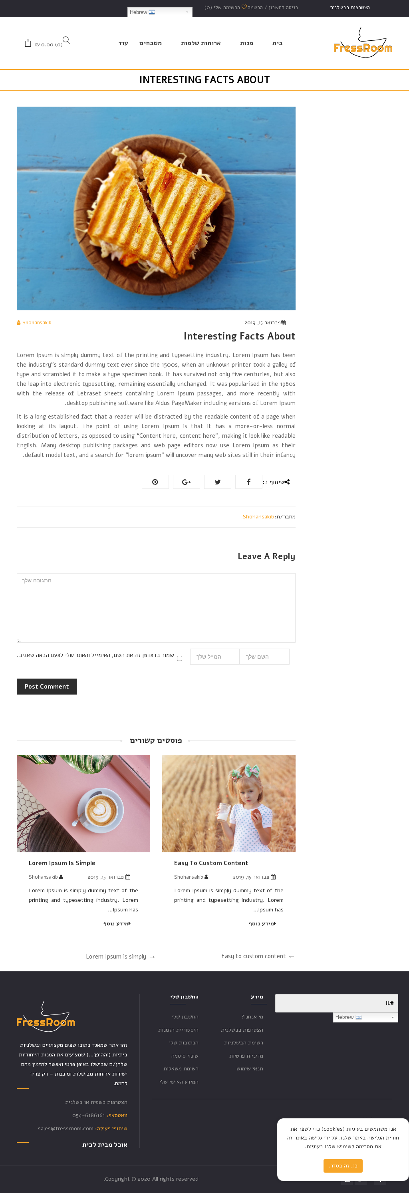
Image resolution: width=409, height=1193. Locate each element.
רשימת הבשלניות (243, 1042)
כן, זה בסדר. (343, 1165)
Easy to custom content (211, 863)
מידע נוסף (261, 923)
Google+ (186, 482)
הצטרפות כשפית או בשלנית (96, 1102)
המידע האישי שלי (179, 1082)
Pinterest (155, 482)
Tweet (217, 482)
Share (248, 482)
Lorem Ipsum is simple (62, 863)
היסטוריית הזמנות (178, 1030)
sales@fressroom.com (65, 1128)
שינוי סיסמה (185, 1056)
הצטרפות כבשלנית (350, 7)
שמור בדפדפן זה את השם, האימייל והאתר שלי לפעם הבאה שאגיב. (95, 655)
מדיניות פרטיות (246, 1056)
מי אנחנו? (252, 1016)
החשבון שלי (185, 1016)
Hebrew (139, 12)
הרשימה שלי (223, 7)
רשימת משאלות (181, 1068)
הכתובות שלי (184, 1042)
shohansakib (36, 322)
